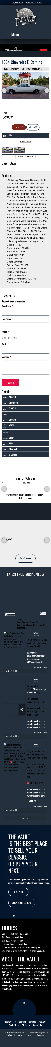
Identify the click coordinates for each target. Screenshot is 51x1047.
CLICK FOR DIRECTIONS (21, 902)
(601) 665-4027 (17, 2)
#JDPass (30, 662)
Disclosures (40, 1035)
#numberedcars (33, 659)
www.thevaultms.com (36, 721)
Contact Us (37, 1025)
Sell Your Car (20, 1021)
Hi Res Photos (25, 141)
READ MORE (18, 892)
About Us (42, 1021)
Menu (15, 34)
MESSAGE (33, 127)
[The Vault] (10, 614)
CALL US (19, 127)
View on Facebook (37, 667)
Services (32, 1021)
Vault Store (14, 1025)
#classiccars (32, 652)
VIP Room (26, 1025)
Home (6, 68)
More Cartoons (25, 558)
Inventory (15, 68)
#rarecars (41, 655)
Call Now (32, 800)
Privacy (20, 1035)
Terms (29, 1035)
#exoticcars (32, 655)
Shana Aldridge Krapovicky (36, 690)
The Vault (35, 633)
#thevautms (39, 662)
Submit (11, 383)
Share (45, 667)
